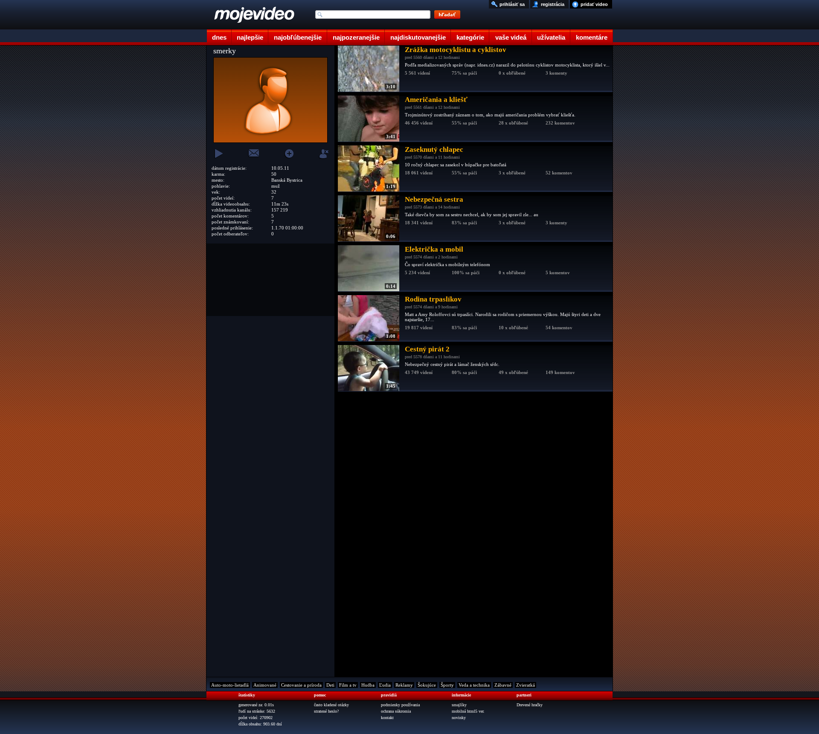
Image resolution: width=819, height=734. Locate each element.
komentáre (591, 37)
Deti (330, 685)
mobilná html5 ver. (468, 711)
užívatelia (551, 37)
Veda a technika (474, 685)
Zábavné (502, 685)
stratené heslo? (326, 711)
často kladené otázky (331, 704)
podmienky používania (400, 704)
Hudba (368, 685)
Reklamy (404, 685)
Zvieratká (525, 685)
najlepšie (250, 37)
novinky (459, 717)
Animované (264, 685)
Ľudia (385, 685)
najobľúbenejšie (298, 37)
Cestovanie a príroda (301, 685)
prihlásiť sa (512, 4)
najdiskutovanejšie (418, 37)
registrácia (552, 4)
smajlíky (459, 704)
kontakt (387, 717)
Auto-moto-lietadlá (230, 685)
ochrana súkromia (396, 711)
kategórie (470, 37)
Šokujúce (427, 685)
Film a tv (348, 685)
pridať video (594, 4)
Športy (447, 685)
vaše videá (510, 37)
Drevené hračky (530, 704)
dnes (219, 37)
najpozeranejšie (356, 37)
